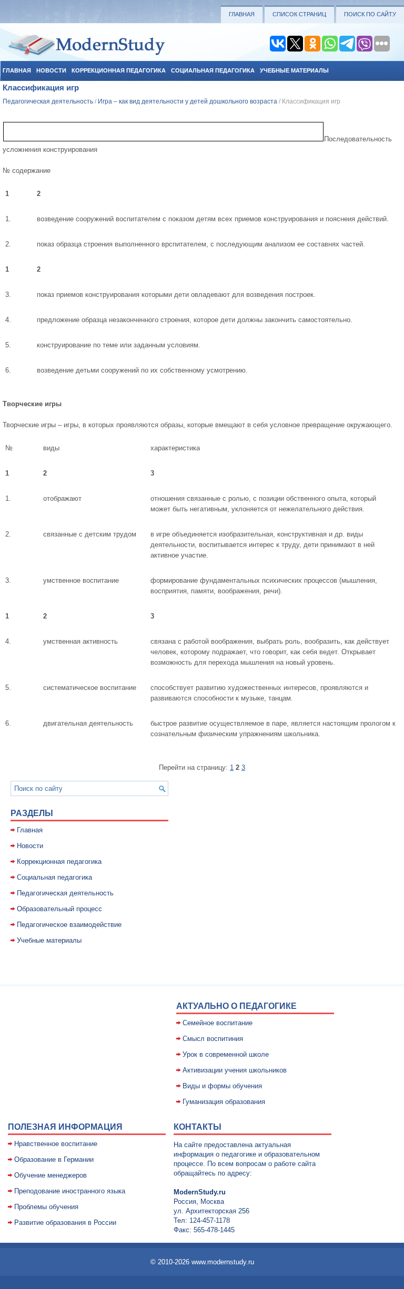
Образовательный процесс (59, 909)
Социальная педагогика (213, 70)
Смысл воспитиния (213, 1039)
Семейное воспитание (217, 1023)
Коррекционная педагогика (119, 70)
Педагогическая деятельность (48, 101)
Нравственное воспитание (55, 1144)
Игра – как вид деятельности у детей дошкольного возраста (187, 101)
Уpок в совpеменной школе (226, 1054)
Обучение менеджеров (50, 1175)
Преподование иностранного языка (69, 1191)
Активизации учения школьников (235, 1070)
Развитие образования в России (65, 1222)
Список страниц (299, 14)
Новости (51, 70)
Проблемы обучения (46, 1207)
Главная (242, 14)
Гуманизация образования (224, 1102)
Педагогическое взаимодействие (69, 925)
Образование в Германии (54, 1159)
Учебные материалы (294, 70)
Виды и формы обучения (222, 1086)
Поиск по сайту (370, 14)
